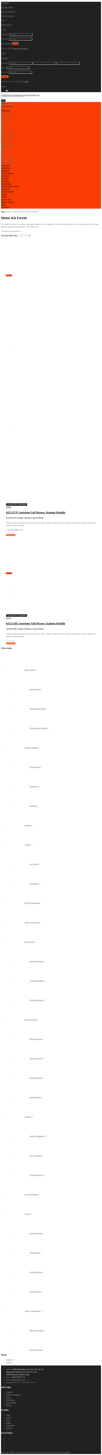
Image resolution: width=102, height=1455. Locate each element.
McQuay (9, 1428)
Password (4, 39)
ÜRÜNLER (5, 176)
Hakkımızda (5, 171)
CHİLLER (4, 178)
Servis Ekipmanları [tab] (8, 137)
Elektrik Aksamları (31, 748)
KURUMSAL (6, 168)
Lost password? (6, 43)
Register (10, 25)
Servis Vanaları (35, 1253)
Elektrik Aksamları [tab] (7, 116)
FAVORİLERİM (7, 7)
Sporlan (8, 1360)
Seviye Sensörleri (36, 1156)
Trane (8, 1362)
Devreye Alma (6, 199)
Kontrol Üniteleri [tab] (7, 118)
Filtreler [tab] (4, 129)
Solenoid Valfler (35, 1292)
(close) (3, 53)
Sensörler (28, 1117)
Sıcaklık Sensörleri (36, 1175)
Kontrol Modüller (36, 1078)
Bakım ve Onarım (7, 202)
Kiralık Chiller (6, 184)
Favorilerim (5, 189)
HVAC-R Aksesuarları (32, 903)
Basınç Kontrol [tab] (6, 124)
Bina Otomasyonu (36, 1039)
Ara (3, 101)
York (7, 1420)
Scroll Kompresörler (37, 981)
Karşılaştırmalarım (7, 192)
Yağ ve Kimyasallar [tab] (8, 131)
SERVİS (4, 197)
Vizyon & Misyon (7, 173)
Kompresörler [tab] (6, 113)
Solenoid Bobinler (36, 1272)
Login (26, 81)
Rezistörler (33, 806)
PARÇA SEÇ (5, 110)
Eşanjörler (28, 825)
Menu (4, 103)
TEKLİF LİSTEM (7, 16)
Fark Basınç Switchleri (38, 709)
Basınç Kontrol (30, 670)
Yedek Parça (10, 1400)
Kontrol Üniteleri (31, 1020)
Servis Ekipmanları (31, 1194)
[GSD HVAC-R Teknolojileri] (20, 95)
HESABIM (5, 3)
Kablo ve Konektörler (32, 922)
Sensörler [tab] (4, 121)
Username (5, 34)
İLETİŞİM (5, 207)
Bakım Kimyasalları (37, 1330)
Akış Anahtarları (35, 689)
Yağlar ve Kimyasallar (32, 1311)
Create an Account (19, 48)
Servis (8, 1397)
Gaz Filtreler (34, 864)
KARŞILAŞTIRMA (8, 12)
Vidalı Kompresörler (37, 1000)
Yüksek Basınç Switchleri (39, 728)
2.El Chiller (5, 181)
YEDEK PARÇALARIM (10, 186)
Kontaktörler (34, 786)
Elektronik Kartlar (36, 1058)
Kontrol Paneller (35, 1097)
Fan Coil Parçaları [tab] (7, 134)
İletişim (8, 1405)
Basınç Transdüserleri (37, 1136)
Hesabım (4, 194)
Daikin (8, 1423)
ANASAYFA (5, 165)
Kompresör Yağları (36, 1350)
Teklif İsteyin (10, 535)
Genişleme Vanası (36, 1233)
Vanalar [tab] (3, 126)
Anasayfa (9, 1392)
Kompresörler (29, 942)
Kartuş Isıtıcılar (35, 767)
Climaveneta (10, 1425)
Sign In (3, 25)
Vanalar (8, 507)
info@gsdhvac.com (18, 1380)
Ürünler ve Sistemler (13, 1395)
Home (3, 212)
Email (3, 68)
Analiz (3, 205)
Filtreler (27, 845)
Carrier (8, 1418)
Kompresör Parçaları (37, 961)
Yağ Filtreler (34, 884)
